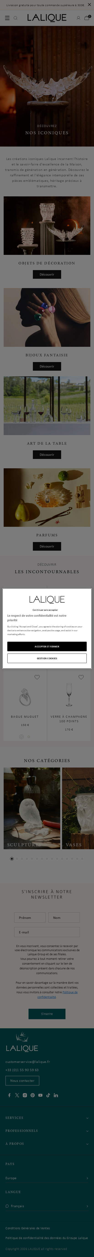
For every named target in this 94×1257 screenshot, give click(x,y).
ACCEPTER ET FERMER (47, 646)
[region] (46, 628)
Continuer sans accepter (45, 609)
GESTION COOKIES (47, 658)
